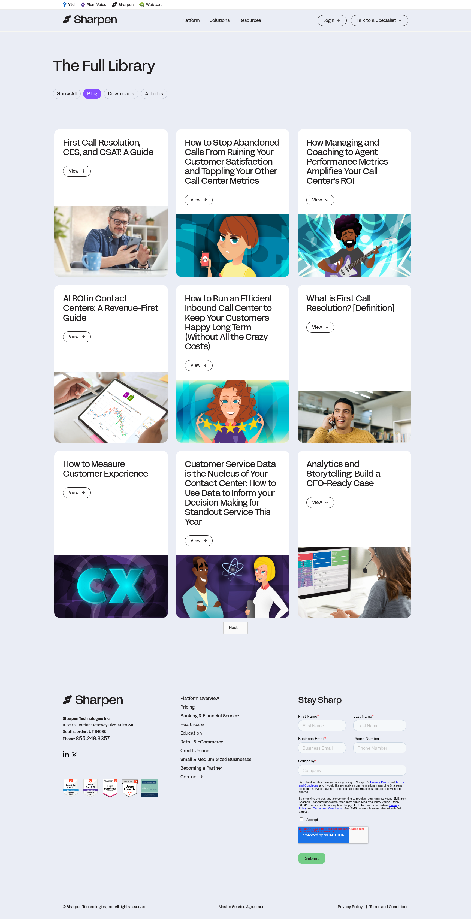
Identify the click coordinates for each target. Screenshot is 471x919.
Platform (191, 20)
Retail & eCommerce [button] (201, 742)
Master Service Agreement (242, 906)
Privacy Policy (350, 906)
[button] (191, 20)
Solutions (220, 20)
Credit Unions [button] (194, 751)
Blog (92, 93)
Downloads (121, 93)
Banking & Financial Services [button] (210, 716)
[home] (90, 20)
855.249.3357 (93, 738)
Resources (250, 20)
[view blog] (111, 241)
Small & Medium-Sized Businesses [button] (215, 759)
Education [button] (191, 733)
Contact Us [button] (192, 777)
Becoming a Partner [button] (201, 768)
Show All (67, 93)
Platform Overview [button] (199, 698)
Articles (154, 93)
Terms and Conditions (388, 906)
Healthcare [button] (192, 724)
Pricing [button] (187, 707)
